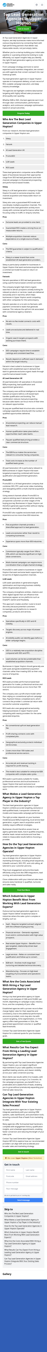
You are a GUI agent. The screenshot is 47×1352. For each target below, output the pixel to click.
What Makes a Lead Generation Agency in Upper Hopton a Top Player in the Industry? (22, 1220)
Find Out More (23, 890)
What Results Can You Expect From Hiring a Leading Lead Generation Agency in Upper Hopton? (22, 1252)
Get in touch (23, 29)
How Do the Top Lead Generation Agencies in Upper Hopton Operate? (23, 1227)
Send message (23, 1200)
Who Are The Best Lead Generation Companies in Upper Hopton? (18, 1214)
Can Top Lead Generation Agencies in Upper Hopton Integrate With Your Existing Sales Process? (22, 1261)
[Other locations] (36, 5)
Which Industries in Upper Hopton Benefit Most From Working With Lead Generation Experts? (21, 1234)
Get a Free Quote (23, 1041)
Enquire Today (23, 113)
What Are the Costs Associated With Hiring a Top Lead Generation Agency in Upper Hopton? (22, 1243)
